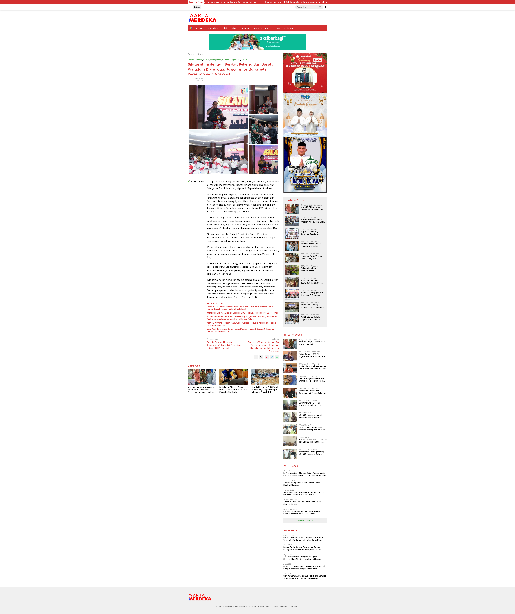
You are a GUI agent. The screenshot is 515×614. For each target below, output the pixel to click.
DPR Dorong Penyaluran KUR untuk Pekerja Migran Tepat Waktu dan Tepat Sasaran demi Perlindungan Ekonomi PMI (312, 379)
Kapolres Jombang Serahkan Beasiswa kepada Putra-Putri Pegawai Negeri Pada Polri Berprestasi (313, 232)
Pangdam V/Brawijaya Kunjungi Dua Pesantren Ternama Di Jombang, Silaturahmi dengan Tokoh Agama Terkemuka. (263, 345)
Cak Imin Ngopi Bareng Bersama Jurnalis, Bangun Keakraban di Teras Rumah (302, 512)
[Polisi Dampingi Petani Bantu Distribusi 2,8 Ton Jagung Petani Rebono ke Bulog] (292, 282)
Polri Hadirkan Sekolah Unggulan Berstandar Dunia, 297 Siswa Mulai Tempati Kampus (311, 318)
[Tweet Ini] (261, 357)
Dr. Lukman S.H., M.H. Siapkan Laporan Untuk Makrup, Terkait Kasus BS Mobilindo (242, 313)
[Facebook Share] (256, 357)
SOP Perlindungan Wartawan (286, 606)
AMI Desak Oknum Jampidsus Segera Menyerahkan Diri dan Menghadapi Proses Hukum (302, 558)
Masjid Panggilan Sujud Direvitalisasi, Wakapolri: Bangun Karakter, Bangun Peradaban (304, 567)
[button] (320, 7)
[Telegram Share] (272, 357)
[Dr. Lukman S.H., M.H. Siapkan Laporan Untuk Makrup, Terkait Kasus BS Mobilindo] (233, 377)
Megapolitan (212, 28)
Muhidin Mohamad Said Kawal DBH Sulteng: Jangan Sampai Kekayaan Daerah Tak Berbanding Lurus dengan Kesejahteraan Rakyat (242, 317)
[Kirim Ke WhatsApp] (277, 357)
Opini (278, 28)
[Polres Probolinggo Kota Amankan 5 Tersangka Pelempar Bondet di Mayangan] (292, 294)
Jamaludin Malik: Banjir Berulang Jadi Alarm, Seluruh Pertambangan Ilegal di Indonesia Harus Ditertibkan (312, 391)
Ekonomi (245, 28)
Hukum (234, 28)
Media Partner (241, 606)
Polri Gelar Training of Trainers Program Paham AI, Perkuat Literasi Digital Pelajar (312, 306)
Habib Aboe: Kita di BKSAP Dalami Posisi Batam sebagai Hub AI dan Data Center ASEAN (249, 2)
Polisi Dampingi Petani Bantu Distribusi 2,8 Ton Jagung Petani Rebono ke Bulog (312, 281)
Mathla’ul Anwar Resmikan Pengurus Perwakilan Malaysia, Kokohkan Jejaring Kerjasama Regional (241, 324)
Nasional (199, 28)
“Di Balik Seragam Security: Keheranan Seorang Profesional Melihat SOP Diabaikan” (304, 493)
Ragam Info (235, 59)
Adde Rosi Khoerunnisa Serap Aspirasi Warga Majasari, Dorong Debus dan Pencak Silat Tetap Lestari (240, 330)
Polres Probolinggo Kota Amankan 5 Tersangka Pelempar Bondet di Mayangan (312, 293)
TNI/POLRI (257, 28)
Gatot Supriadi (198, 79)
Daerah (268, 28)
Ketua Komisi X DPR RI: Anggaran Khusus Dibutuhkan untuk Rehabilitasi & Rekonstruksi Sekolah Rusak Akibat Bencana (312, 355)
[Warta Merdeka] (202, 17)
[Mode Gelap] (326, 7)
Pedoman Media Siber (260, 606)
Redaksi (228, 606)
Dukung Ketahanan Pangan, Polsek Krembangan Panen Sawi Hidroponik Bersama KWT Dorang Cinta (312, 269)
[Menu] (189, 7)
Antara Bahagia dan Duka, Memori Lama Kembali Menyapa (301, 483)
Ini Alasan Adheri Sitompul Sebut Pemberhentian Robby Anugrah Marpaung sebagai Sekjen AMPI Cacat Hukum (304, 474)
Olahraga (288, 28)
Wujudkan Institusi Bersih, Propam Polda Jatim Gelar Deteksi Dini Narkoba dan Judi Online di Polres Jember (313, 220)
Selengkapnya (304, 520)
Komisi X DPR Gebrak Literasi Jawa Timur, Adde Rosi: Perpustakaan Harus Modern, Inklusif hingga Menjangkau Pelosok (240, 307)
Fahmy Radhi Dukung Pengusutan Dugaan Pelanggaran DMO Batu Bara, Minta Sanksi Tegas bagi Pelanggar (302, 548)
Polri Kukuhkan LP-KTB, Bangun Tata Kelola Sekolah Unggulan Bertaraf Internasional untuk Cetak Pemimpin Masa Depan (311, 245)
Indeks (197, 7)
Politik (224, 28)
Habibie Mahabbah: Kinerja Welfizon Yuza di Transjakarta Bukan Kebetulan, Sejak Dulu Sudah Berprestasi (303, 538)
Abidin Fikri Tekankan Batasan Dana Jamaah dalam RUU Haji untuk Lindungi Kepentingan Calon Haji (312, 367)
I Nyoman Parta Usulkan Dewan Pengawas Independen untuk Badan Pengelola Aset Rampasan (312, 257)
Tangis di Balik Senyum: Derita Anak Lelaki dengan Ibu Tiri (302, 503)
